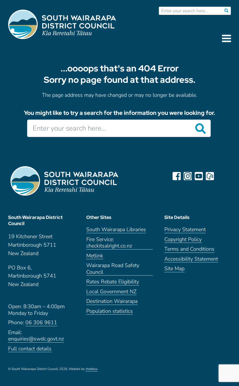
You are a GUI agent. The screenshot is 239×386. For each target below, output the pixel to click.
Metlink (94, 255)
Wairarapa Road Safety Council (112, 269)
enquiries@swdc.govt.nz (36, 339)
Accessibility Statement (191, 259)
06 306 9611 (41, 322)
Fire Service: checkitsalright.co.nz (109, 243)
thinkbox (92, 369)
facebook (177, 176)
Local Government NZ (111, 291)
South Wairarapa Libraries (116, 229)
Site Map (174, 268)
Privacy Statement (185, 229)
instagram (188, 176)
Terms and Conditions (189, 249)
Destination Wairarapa (112, 301)
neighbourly (210, 176)
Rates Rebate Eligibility (112, 281)
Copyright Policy (183, 239)
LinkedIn (221, 176)
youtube (199, 176)
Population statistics (109, 311)
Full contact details (30, 348)
